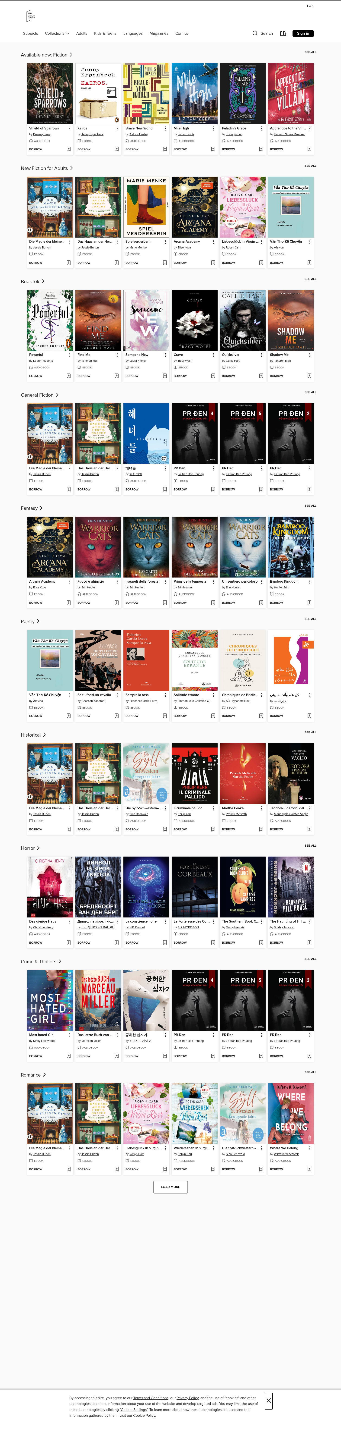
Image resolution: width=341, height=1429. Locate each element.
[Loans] (283, 34)
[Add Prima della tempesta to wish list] (213, 603)
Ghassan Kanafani (93, 701)
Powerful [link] (36, 355)
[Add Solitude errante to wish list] (213, 716)
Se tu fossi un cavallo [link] (94, 695)
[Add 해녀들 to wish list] (165, 490)
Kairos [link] (82, 128)
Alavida (279, 247)
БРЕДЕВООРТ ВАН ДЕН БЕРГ (98, 927)
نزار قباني (280, 701)
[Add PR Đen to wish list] (213, 490)
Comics (181, 33)
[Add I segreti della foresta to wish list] (165, 603)
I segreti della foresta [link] (141, 582)
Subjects (30, 33)
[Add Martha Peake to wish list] (261, 830)
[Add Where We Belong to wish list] (309, 1170)
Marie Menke (138, 247)
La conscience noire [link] (141, 922)
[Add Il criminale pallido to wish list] (213, 830)
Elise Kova (184, 247)
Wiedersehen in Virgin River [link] (192, 1148)
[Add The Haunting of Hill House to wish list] (309, 943)
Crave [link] (178, 355)
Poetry (28, 622)
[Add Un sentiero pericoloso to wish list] (261, 603)
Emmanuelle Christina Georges (195, 701)
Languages (133, 33)
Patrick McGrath (236, 814)
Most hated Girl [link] (41, 1035)
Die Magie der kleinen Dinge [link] (48, 242)
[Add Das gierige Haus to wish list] (68, 943)
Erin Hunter (88, 587)
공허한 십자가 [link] (136, 1035)
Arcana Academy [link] (187, 242)
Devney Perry (41, 134)
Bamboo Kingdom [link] (284, 582)
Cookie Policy (144, 1415)
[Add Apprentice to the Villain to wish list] (309, 150)
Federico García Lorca (143, 701)
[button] (262, 34)
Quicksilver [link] (230, 355)
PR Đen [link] (179, 468)
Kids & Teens (105, 33)
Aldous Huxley (138, 134)
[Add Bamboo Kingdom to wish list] (309, 603)
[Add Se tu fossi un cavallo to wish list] (116, 716)
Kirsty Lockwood (44, 1041)
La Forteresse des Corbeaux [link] (192, 922)
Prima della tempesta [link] (190, 582)
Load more (170, 1187)
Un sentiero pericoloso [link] (240, 582)
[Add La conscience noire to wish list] (165, 943)
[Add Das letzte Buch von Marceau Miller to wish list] (116, 1056)
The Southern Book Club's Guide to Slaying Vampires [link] (240, 922)
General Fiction (38, 395)
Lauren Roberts (43, 361)
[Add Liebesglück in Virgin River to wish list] (261, 263)
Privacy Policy (188, 1398)
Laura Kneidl (137, 361)
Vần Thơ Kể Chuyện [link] (286, 242)
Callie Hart (233, 361)
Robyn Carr (233, 247)
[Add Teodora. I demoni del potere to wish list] (309, 830)
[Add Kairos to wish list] (116, 150)
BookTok (31, 282)
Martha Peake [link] (233, 808)
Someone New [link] (136, 355)
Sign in (303, 33)
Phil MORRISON (188, 927)
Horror (28, 848)
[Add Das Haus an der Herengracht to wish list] (116, 263)
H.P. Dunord (137, 927)
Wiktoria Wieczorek (286, 1154)
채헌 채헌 (135, 474)
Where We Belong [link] (284, 1148)
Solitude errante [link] (186, 695)
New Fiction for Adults (45, 169)
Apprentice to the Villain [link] (288, 128)
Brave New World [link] (139, 128)
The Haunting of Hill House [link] (288, 922)
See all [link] (310, 52)
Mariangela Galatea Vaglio (291, 814)
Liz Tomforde (186, 134)
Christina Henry (43, 927)
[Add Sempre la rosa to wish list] (165, 716)
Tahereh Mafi (89, 361)
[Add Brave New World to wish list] (165, 150)
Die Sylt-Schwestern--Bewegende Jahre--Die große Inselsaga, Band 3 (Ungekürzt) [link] (144, 808)
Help (310, 6)
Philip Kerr (184, 814)
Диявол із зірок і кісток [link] (96, 922)
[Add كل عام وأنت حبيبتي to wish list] (309, 716)
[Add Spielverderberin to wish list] (165, 263)
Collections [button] (55, 33)
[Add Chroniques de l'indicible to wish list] (261, 716)
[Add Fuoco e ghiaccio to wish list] (116, 603)
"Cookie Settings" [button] (134, 1409)
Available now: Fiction (45, 55)
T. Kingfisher (234, 134)
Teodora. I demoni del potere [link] (288, 808)
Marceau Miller (91, 1041)
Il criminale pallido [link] (188, 808)
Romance (31, 1075)
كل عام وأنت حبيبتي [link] (284, 695)
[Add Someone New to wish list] (165, 376)
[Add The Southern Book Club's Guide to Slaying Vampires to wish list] (261, 943)
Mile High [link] (181, 128)
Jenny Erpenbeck (92, 134)
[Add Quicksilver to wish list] (261, 376)
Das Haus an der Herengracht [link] (96, 242)
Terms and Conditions (150, 1398)
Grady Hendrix (235, 927)
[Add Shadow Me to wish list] (309, 376)
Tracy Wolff (185, 361)
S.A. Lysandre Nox (237, 701)
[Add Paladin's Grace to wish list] (261, 150)
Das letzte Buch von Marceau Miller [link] (96, 1035)
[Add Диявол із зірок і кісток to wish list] (116, 943)
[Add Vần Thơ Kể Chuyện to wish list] (309, 263)
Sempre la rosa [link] (137, 695)
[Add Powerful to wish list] (68, 376)
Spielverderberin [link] (138, 242)
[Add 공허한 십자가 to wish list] (165, 1056)
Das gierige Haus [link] (42, 922)
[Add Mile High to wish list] (213, 150)
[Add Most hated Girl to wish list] (68, 1056)
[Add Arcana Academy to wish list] (213, 263)
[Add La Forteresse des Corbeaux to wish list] (213, 943)
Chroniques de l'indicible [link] (240, 695)
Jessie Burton (42, 247)
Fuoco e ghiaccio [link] (90, 582)
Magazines (159, 33)
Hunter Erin (281, 587)
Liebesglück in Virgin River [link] (240, 242)
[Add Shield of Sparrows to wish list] (68, 150)
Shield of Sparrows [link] (44, 128)
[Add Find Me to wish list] (116, 376)
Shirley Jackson (284, 927)
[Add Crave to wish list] (213, 376)
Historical (31, 735)
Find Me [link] (83, 355)
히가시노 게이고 (140, 1041)
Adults (81, 33)
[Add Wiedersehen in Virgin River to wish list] (213, 1170)
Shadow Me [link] (279, 355)
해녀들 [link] (130, 468)
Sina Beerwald (138, 814)
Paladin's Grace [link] (234, 128)
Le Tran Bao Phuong (191, 474)
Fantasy (30, 509)
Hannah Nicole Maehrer (289, 134)
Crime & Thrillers (39, 962)
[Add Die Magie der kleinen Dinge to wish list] (68, 263)
